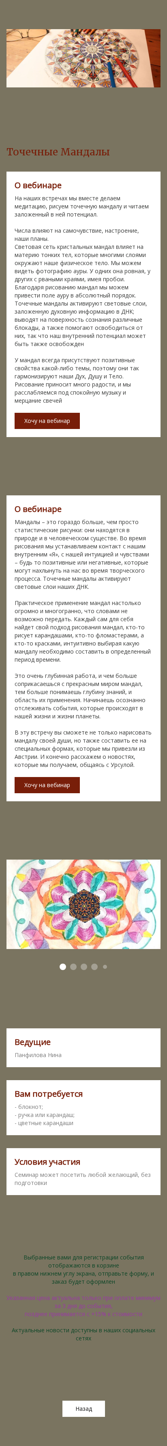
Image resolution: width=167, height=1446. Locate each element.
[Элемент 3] (84, 967)
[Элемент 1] (63, 967)
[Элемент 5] (105, 967)
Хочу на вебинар (47, 421)
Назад (83, 1408)
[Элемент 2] (73, 967)
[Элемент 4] (94, 967)
